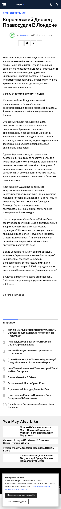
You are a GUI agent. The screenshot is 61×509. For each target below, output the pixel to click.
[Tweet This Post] (27, 43)
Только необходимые (16, 502)
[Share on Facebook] (21, 43)
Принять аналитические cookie (21, 495)
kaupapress (25, 35)
